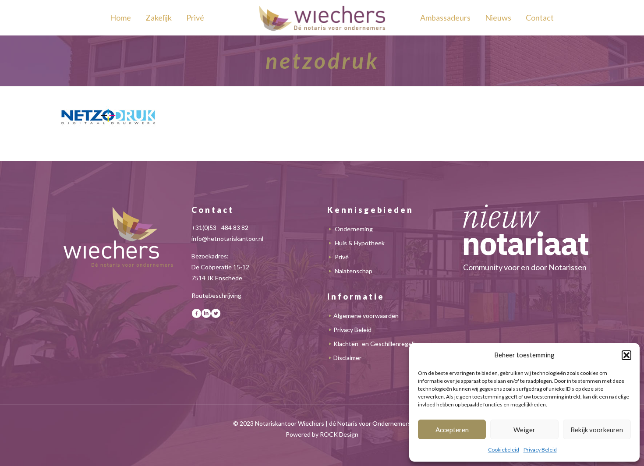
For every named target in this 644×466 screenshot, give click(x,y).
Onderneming (354, 229)
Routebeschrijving (216, 295)
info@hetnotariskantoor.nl (227, 238)
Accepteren (452, 430)
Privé (342, 257)
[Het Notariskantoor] (322, 17)
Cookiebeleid (503, 449)
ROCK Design (339, 434)
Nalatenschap (353, 271)
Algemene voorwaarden (366, 315)
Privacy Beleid (540, 449)
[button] (626, 355)
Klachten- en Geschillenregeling (377, 343)
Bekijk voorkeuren (596, 430)
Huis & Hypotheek (360, 243)
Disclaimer (347, 357)
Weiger (524, 430)
